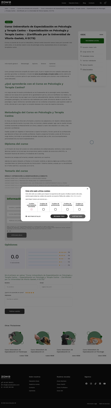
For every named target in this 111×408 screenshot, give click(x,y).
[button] (55, 199)
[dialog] (55, 204)
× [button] (87, 188)
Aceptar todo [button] (77, 216)
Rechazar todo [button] (59, 216)
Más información (76, 196)
